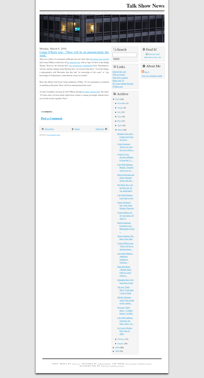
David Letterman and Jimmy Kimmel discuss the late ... (125, 177)
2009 (117, 347)
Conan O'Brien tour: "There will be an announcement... (125, 246)
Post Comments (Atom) (53, 135)
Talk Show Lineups (120, 77)
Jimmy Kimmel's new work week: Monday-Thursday (125, 205)
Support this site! (119, 71)
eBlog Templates (112, 366)
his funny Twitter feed (91, 91)
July (119, 112)
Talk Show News (145, 6)
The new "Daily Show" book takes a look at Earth (125, 290)
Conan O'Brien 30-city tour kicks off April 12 (125, 215)
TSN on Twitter (119, 74)
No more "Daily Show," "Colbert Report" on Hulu (125, 310)
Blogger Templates (139, 363)
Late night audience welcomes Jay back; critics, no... (125, 320)
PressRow (104, 363)
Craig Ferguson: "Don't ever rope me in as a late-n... (125, 147)
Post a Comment (51, 118)
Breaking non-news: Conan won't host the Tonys (125, 136)
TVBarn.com (118, 86)
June (119, 116)
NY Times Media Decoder (123, 83)
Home (77, 129)
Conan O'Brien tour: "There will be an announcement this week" (74, 53)
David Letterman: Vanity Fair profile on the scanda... (125, 300)
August (120, 107)
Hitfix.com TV (118, 80)
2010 (117, 99)
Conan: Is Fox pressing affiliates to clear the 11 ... (125, 157)
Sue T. (147, 72)
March (120, 129)
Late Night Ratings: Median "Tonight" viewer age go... (125, 167)
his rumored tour (73, 62)
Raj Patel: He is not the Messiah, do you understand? (125, 188)
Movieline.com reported (99, 59)
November (121, 103)
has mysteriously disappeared (80, 65)
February (120, 339)
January (120, 343)
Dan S (76, 363)
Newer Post (49, 129)
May (119, 121)
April (119, 125)
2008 (117, 351)
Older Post (100, 129)
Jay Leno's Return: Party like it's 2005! (124, 331)
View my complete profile (152, 75)
